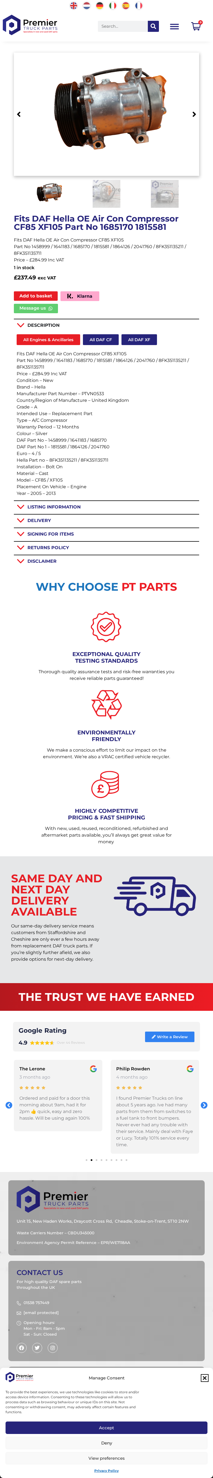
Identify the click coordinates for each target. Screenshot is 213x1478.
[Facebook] (22, 1348)
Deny (106, 1443)
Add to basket (35, 296)
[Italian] (113, 5)
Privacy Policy (106, 1471)
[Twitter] (37, 1348)
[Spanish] (126, 5)
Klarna (84, 296)
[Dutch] (87, 5)
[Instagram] (53, 1348)
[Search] (153, 26)
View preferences (106, 1458)
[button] (204, 1378)
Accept (106, 1427)
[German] (100, 5)
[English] (74, 5)
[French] (139, 5)
